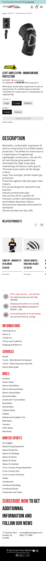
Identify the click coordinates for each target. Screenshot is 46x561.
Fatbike (5, 414)
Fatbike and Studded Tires (13, 417)
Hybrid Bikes (8, 406)
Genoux (18, 112)
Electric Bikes (8, 382)
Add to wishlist (7, 122)
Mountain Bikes (9, 396)
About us (6, 334)
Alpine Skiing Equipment (13, 446)
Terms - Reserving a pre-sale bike (17, 363)
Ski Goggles (7, 443)
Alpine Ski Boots (9, 457)
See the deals (29, 2)
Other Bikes (7, 428)
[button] (23, 82)
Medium (28, 103)
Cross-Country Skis (10, 471)
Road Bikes (7, 403)
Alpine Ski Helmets (10, 464)
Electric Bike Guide (10, 367)
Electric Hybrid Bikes (11, 392)
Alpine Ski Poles (9, 460)
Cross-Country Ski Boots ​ (13, 474)
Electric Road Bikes (10, 385)
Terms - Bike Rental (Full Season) (16, 360)
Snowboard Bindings (11, 485)
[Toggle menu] (41, 7)
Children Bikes (8, 410)
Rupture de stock (23, 118)
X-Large (16, 103)
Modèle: (5, 108)
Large (6, 103)
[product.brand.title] (23, 67)
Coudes (7, 112)
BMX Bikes (7, 421)
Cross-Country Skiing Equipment (16, 467)
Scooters (6, 424)
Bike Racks (7, 431)
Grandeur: (6, 99)
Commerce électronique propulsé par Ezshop (18, 552)
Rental (5, 356)
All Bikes (6, 378)
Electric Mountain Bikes (12, 389)
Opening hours (9, 330)
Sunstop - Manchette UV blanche (11, 262)
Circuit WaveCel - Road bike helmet (31, 262)
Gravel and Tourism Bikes (13, 399)
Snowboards (7, 481)
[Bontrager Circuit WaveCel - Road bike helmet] (34, 245)
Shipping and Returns (12, 344)
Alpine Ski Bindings (10, 453)
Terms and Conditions (12, 341)
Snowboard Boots (10, 488)
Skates (5, 478)
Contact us (7, 337)
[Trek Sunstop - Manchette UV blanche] (12, 245)
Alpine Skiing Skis (10, 450)
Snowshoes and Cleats (12, 492)
